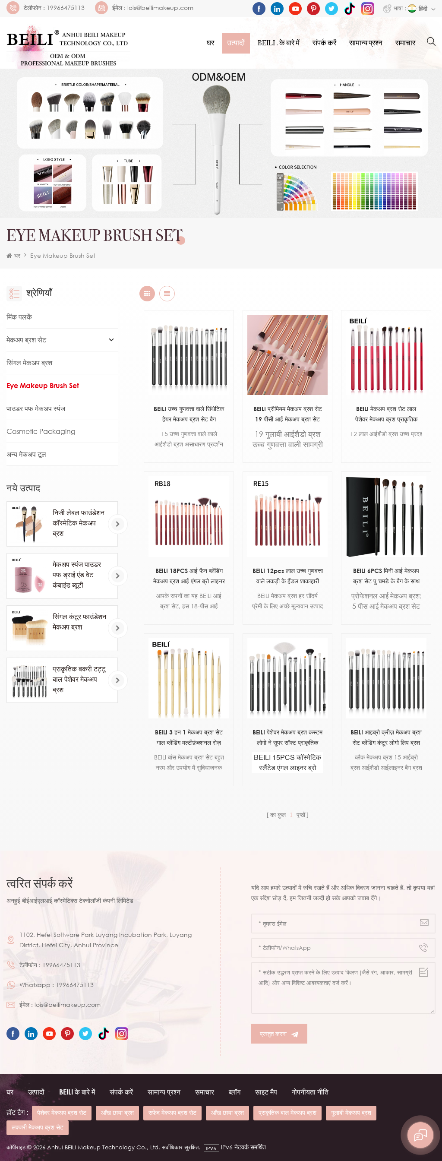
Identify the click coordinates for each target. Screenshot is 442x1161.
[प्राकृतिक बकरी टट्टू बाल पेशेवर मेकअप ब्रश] (29, 680)
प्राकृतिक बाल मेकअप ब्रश (287, 1112)
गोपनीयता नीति (310, 1092)
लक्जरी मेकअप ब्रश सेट (37, 1127)
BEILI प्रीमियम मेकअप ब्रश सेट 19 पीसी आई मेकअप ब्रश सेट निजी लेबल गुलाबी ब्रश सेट (287, 414)
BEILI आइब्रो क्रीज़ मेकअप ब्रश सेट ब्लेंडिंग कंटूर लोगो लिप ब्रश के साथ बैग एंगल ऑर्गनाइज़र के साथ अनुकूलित (386, 738)
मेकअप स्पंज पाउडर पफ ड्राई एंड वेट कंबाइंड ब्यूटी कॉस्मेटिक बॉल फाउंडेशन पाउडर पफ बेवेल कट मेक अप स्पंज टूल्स (78, 575)
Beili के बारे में (77, 1092)
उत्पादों (236, 42)
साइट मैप (266, 1092)
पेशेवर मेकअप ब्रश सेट (61, 1112)
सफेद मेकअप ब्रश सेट (172, 1112)
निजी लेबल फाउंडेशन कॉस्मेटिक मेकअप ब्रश (78, 523)
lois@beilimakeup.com (160, 7)
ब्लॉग (234, 1092)
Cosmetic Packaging (41, 431)
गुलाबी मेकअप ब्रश (351, 1112)
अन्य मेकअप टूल (26, 454)
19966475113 (66, 7)
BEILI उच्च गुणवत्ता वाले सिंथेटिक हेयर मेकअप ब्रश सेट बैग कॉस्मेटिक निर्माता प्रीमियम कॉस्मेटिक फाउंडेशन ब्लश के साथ (189, 414)
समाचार (405, 42)
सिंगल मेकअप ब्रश (29, 362)
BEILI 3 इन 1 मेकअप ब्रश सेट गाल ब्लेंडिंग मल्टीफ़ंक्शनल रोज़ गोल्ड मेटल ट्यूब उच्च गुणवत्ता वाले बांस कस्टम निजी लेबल (189, 738)
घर (210, 42)
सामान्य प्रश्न (365, 42)
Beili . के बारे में (279, 42)
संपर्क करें (324, 42)
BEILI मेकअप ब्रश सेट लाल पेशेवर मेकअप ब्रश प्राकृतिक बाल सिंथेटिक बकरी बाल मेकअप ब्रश (386, 414)
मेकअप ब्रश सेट (26, 339)
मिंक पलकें (19, 317)
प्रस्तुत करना (273, 1033)
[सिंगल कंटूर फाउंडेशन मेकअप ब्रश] (29, 628)
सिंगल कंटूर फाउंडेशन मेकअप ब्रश (79, 621)
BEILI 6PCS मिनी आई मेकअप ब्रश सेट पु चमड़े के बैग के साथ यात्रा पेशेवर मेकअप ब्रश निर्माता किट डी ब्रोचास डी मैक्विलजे (386, 576)
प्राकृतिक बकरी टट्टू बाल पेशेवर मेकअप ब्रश (79, 679)
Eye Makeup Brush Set (62, 255)
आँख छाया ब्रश (117, 1112)
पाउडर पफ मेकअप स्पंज (35, 408)
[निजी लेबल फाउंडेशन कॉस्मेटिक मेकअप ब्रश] (29, 524)
